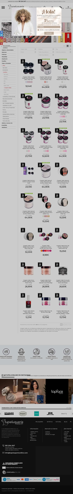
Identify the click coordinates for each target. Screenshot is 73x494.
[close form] (61, 7)
